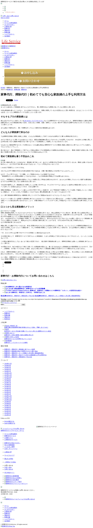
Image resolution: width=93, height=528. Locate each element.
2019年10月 (8, 377)
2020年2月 (7, 369)
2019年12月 (8, 373)
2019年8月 (7, 381)
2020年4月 (7, 365)
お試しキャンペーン (10, 448)
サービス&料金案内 (10, 23)
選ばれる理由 (8, 459)
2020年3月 (7, 367)
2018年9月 (7, 401)
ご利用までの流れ (10, 462)
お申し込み (6, 16)
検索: (2, 304)
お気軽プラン (8, 437)
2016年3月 (7, 411)
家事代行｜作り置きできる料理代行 (20, 286)
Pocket (16, 100)
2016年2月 (7, 413)
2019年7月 (7, 382)
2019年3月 (7, 390)
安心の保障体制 (9, 445)
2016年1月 (7, 415)
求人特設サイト (9, 472)
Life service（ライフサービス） (34, 120)
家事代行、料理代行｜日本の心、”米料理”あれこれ (28, 292)
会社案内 (7, 36)
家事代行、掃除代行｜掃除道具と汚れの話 (18, 296)
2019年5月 (7, 386)
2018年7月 (7, 405)
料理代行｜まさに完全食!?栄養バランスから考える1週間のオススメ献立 (27, 331)
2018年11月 (8, 398)
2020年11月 (8, 363)
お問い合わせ (14, 16)
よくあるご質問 (9, 447)
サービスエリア (9, 455)
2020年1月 (7, 371)
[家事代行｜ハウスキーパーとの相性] (8, 340)
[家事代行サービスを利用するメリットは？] (11, 337)
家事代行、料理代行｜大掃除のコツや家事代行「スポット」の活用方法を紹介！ (56, 290)
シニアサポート (9, 34)
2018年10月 (8, 400)
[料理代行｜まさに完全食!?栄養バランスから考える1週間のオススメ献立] (6, 329)
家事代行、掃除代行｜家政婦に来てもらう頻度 (19, 349)
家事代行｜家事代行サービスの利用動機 (32, 288)
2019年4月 (7, 388)
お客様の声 (8, 26)
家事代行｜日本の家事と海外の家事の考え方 (18, 335)
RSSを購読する (9, 421)
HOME (3, 87)
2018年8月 (7, 403)
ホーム (6, 21)
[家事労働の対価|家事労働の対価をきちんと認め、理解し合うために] (10, 325)
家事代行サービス (10, 436)
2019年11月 (8, 375)
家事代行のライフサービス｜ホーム (12, 430)
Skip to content (5, 17)
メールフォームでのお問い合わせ (13, 428)
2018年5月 (7, 409)
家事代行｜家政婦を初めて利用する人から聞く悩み (21, 351)
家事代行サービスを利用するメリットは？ (18, 339)
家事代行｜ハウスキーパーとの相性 (16, 342)
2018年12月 (8, 396)
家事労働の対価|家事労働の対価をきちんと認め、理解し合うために (26, 327)
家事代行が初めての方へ (12, 443)
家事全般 (7, 32)
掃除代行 (7, 30)
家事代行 (7, 28)
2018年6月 (7, 407)
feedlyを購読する (9, 423)
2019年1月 (7, 394)
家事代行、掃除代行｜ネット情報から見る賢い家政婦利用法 (24, 353)
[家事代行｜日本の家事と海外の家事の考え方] (9, 333)
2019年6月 (7, 384)
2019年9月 (7, 379)
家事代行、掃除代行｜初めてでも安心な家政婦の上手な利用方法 (25, 355)
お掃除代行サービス (10, 439)
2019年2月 (7, 392)
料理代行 (7, 319)
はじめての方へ (9, 24)
